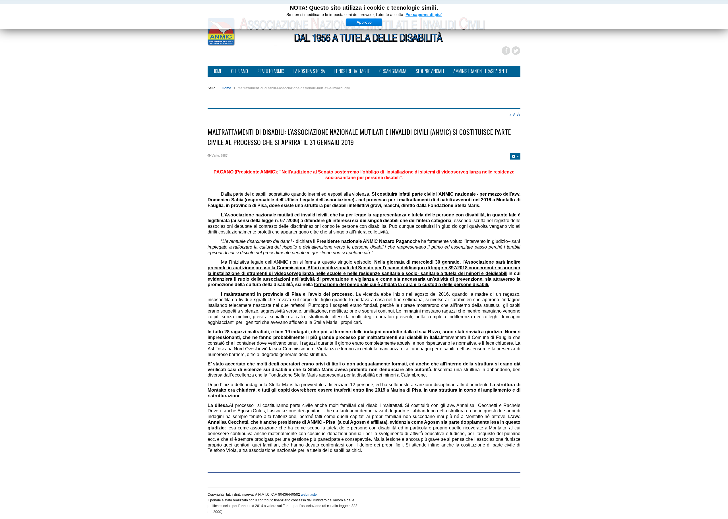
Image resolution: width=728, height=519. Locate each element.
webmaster (309, 495)
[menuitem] (217, 72)
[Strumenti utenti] (515, 156)
